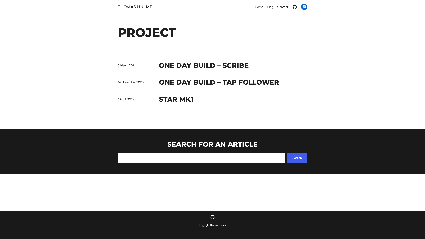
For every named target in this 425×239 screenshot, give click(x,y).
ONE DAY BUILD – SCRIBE (204, 65)
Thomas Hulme (135, 6)
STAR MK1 (176, 99)
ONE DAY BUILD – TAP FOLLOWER (219, 82)
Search (297, 158)
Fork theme (213, 233)
